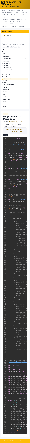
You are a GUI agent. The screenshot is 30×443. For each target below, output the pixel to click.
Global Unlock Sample (20, 144)
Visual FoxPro (14, 26)
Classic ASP (24, 12)
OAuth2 (14, 44)
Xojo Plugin (21, 26)
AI (3, 41)
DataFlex (4, 14)
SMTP (11, 46)
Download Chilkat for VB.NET (14, 131)
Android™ (13, 10)
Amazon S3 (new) (6, 67)
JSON (10, 44)
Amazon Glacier (6, 63)
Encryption (11, 41)
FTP (16, 41)
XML (15, 46)
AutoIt (18, 10)
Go (15, 14)
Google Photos (7, 78)
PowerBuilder (5, 19)
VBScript (17, 24)
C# (25, 10)
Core (4, 35)
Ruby (24, 19)
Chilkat (3, 10)
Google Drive (5, 76)
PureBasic (19, 19)
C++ (3, 12)
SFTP (4, 46)
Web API (9, 35)
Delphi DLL (9, 14)
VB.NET (11, 24)
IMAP (23, 41)
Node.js (3, 17)
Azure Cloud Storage (7, 69)
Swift (10, 21)
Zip (18, 46)
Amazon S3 (5, 65)
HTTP (19, 41)
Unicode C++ (5, 24)
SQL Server (4, 21)
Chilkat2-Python (9, 12)
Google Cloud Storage (7, 74)
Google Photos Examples (16, 121)
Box (3, 71)
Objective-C (10, 17)
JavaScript (23, 14)
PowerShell (12, 19)
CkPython (17, 12)
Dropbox (4, 73)
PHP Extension (17, 17)
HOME (8, 10)
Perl (24, 17)
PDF (19, 44)
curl (6, 41)
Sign (8, 46)
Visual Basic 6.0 (5, 26)
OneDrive (4, 80)
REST (23, 44)
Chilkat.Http (24, 168)
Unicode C (18, 21)
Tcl (13, 21)
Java (18, 14)
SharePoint (4, 82)
